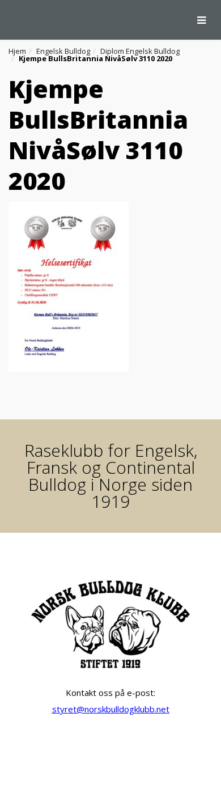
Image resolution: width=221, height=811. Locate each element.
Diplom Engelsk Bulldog (140, 51)
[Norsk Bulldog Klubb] (8, 20)
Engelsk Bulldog (63, 51)
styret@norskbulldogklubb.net (110, 709)
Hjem (17, 51)
